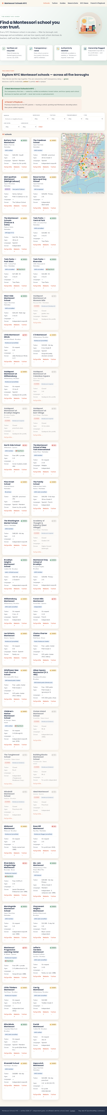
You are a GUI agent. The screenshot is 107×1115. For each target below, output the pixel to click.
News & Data (73, 3)
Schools (46, 3)
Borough (36, 115)
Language (24, 123)
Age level (7, 123)
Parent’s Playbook (98, 3)
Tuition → (24, 168)
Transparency (72, 115)
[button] (64, 136)
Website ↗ (16, 168)
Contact (72, 1111)
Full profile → (8, 168)
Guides (63, 3)
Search (6, 115)
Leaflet (91, 193)
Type (85, 115)
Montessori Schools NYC (15, 3)
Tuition (55, 3)
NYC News (84, 3)
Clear (41, 127)
